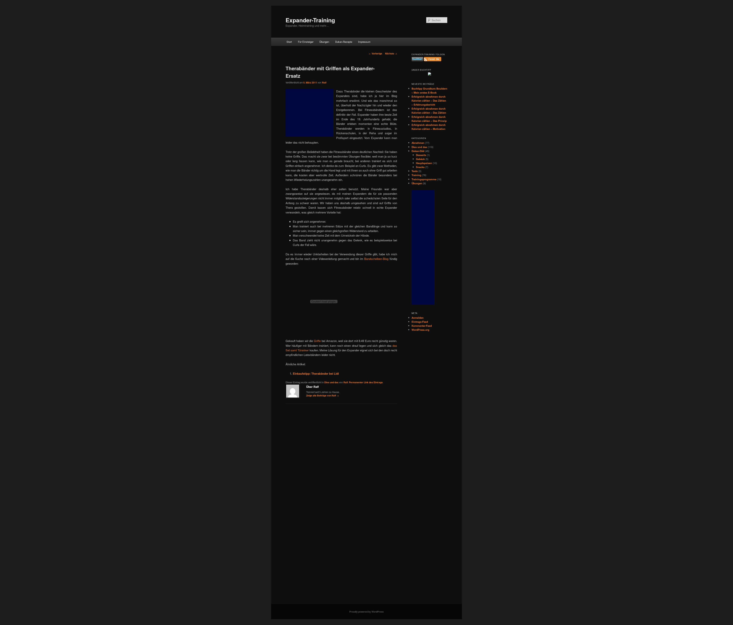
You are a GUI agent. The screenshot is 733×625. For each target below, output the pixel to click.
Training (416, 175)
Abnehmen (418, 143)
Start (289, 42)
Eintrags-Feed (420, 321)
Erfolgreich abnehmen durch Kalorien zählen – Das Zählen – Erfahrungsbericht (429, 100)
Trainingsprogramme (424, 179)
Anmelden (418, 317)
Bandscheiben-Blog (376, 259)
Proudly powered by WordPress (366, 611)
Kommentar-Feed (422, 325)
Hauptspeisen (424, 163)
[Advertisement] (309, 113)
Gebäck (420, 159)
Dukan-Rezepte (343, 42)
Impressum (364, 42)
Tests (415, 171)
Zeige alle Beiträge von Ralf (322, 395)
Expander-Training (310, 20)
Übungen (324, 42)
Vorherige (375, 53)
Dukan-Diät (418, 151)
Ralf (324, 82)
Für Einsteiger (305, 42)
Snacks (420, 167)
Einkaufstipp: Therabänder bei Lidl (316, 373)
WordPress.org (420, 330)
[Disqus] (341, 456)
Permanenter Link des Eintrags (366, 382)
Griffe (317, 341)
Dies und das (331, 382)
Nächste (391, 53)
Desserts (421, 155)
